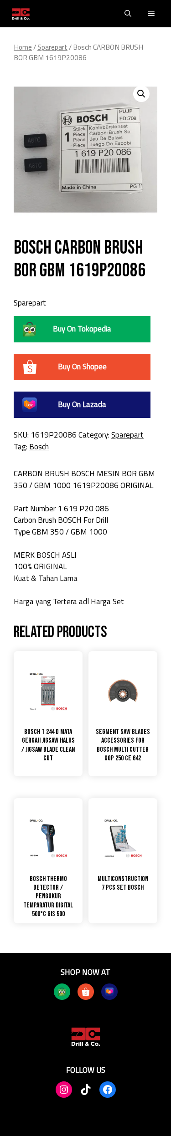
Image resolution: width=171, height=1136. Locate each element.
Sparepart (52, 46)
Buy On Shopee (82, 366)
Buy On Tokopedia (82, 329)
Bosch (39, 447)
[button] (127, 13)
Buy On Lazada (82, 404)
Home (23, 46)
